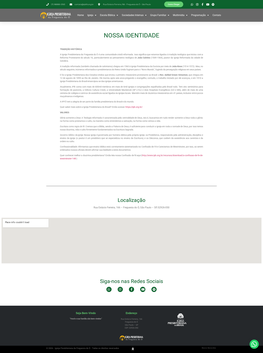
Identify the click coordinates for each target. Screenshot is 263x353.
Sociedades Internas (133, 15)
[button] (254, 344)
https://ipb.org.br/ (134, 107)
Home (80, 15)
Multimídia (178, 15)
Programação (198, 15)
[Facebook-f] (131, 289)
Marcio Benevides (209, 348)
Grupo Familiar (158, 15)
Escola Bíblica (107, 15)
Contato (216, 15)
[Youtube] (142, 289)
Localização (131, 200)
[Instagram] (120, 289)
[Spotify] (154, 289)
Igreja (90, 15)
